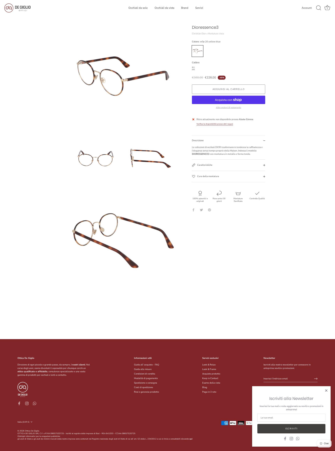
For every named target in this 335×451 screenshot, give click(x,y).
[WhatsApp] (297, 438)
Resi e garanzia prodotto (146, 391)
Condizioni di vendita (144, 373)
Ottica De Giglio (32, 431)
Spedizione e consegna (145, 382)
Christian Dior (199, 33)
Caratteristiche (204, 165)
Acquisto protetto (211, 373)
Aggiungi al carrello (229, 89)
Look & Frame (209, 369)
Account (307, 8)
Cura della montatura (208, 176)
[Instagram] (291, 438)
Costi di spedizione (143, 387)
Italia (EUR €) (23, 422)
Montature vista (216, 33)
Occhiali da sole (138, 8)
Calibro (195, 62)
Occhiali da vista (164, 8)
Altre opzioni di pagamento (228, 107)
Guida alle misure (143, 369)
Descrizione (198, 140)
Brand (184, 8)
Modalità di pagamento (146, 378)
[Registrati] (316, 378)
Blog (204, 387)
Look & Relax (209, 364)
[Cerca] (318, 8)
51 (193, 67)
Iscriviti (291, 428)
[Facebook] (285, 438)
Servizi (199, 8)
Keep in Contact (210, 378)
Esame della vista (211, 382)
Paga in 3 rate (209, 391)
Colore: (206, 41)
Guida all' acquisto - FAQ (146, 364)
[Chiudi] (326, 390)
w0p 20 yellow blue (197, 51)
